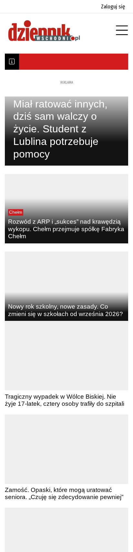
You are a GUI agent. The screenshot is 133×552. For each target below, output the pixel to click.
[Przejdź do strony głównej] (53, 30)
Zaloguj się (113, 6)
